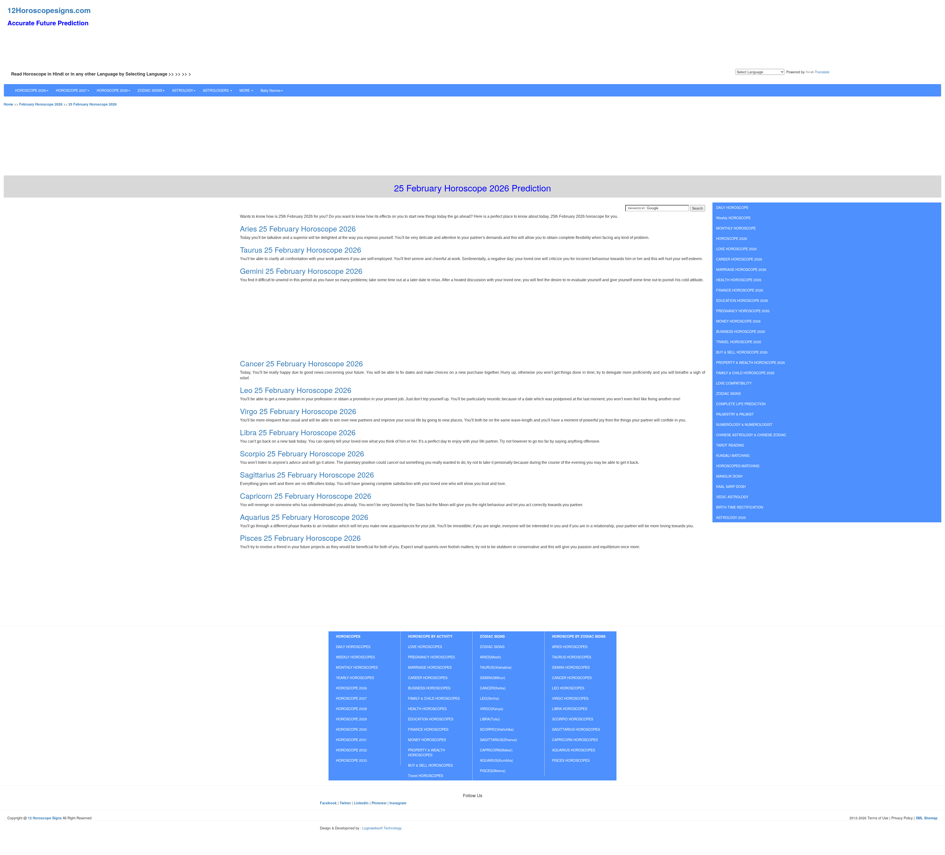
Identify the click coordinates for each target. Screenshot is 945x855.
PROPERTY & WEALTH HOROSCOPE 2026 (750, 362)
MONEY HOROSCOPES (427, 739)
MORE (245, 90)
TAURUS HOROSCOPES (571, 656)
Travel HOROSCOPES (425, 775)
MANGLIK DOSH (729, 476)
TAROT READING (730, 445)
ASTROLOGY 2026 (731, 517)
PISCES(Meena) (492, 770)
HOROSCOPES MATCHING (737, 465)
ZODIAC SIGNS (150, 90)
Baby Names (271, 90)
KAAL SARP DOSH (731, 486)
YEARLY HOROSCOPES (355, 677)
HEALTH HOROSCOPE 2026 (738, 279)
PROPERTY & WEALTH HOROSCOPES (426, 752)
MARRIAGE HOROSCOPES (430, 667)
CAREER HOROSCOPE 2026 (739, 259)
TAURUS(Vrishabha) (496, 667)
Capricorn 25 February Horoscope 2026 (305, 495)
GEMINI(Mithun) (492, 677)
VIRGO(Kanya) (491, 708)
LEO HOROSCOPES (568, 687)
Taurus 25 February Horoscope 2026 (300, 249)
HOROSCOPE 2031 (351, 739)
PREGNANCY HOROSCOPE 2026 (743, 310)
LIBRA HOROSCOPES (569, 708)
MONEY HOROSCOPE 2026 (738, 321)
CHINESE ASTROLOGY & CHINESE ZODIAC (751, 434)
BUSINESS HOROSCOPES (429, 687)
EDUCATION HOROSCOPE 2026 (742, 300)
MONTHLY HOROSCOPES (357, 667)
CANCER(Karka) (493, 687)
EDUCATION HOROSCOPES (430, 718)
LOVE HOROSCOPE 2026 (736, 248)
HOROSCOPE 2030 (351, 729)
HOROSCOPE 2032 (351, 749)
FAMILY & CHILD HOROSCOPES (434, 698)
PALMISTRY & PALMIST (735, 414)
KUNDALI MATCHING (733, 455)
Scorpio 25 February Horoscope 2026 (302, 453)
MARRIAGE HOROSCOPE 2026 (741, 269)
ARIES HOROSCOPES (569, 646)
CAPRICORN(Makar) (496, 749)
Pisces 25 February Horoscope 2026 (300, 537)
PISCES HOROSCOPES (571, 760)
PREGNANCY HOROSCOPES (431, 656)
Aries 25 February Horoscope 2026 (298, 228)
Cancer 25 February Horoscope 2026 (301, 363)
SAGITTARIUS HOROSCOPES (576, 729)
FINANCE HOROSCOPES (428, 729)
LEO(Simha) (489, 698)
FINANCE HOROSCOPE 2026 (739, 290)
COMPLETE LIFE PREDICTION (741, 403)
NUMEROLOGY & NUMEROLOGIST (744, 424)
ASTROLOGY (182, 90)
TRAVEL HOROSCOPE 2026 (738, 341)
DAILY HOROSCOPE (732, 207)
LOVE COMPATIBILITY (734, 383)
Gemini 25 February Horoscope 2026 (301, 270)
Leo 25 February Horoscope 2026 (295, 390)
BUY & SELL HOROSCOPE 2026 (742, 352)
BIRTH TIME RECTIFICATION (739, 507)
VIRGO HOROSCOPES (570, 698)
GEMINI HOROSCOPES (571, 667)
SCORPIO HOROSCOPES (572, 718)
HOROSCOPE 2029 (351, 718)
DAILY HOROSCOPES (353, 646)
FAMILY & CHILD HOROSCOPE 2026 (745, 372)
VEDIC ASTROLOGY (732, 496)
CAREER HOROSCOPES (427, 677)
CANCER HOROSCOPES (572, 677)
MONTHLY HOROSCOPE (736, 228)
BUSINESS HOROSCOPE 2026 (740, 331)
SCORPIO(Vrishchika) (497, 729)
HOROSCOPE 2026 (30, 90)
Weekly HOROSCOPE (733, 217)
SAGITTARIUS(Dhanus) (498, 739)
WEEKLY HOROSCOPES (355, 656)
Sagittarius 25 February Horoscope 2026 (307, 474)
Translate (822, 71)
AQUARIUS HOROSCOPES (573, 749)
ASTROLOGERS (216, 90)
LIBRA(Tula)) (490, 718)
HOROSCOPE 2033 (351, 760)
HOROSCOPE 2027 (71, 90)
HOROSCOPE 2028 (112, 90)
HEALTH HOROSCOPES (427, 708)
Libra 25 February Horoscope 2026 (298, 432)
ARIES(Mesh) (490, 656)
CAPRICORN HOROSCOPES (575, 739)
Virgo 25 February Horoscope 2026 (298, 411)
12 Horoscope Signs (45, 817)
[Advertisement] (467, 34)
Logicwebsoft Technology (382, 827)
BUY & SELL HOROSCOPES (430, 765)
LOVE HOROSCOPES (425, 646)
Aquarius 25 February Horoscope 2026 (304, 517)
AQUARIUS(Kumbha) (496, 760)
